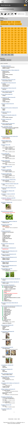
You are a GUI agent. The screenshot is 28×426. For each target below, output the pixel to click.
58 (8, 43)
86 (21, 50)
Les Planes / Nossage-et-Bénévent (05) (8, 179)
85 (18, 50)
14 (18, 30)
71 (25, 45)
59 (12, 43)
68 (15, 45)
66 (8, 45)
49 (5, 41)
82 (8, 50)
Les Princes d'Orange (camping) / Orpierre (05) (9, 183)
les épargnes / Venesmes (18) (6, 396)
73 (5, 48)
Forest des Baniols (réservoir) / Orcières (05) (9, 136)
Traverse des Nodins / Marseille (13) (7, 285)
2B (18, 34)
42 (8, 39)
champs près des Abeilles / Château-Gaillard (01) (10, 70)
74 (8, 48)
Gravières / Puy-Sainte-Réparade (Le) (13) (9, 265)
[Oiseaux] (2, 14)
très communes (18, 24)
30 (21, 34)
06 (18, 28)
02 (5, 28)
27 (5, 34)
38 (21, 37)
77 (18, 48)
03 (8, 28)
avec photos (3, 60)
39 (25, 37)
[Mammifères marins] (8, 14)
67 (12, 45)
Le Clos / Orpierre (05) (5, 153)
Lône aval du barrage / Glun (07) (7, 211)
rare (13, 21)
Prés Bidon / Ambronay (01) (6, 119)
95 (25, 52)
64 (2, 45)
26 (2, 34)
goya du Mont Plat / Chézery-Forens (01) (8, 82)
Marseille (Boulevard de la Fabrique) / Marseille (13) (10, 278)
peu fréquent (17, 21)
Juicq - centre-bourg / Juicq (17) (7, 373)
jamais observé (4, 21)
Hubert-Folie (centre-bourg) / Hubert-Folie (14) (9, 302)
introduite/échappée (4, 24)
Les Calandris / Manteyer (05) (6, 166)
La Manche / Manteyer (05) (6, 140)
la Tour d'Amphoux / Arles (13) (6, 268)
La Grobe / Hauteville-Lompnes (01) (7, 91)
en (26, 5)
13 (15, 30)
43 (12, 39)
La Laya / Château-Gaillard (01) (6, 94)
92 (15, 52)
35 (12, 37)
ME (9, 54)
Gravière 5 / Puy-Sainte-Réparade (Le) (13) (9, 257)
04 (12, 28)
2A (15, 34)
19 (8, 32)
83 (12, 50)
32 (2, 37)
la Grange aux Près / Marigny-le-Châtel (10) (9, 221)
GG (2, 54)
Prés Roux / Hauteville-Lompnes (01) (8, 123)
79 (25, 48)
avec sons (9, 60)
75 (12, 48)
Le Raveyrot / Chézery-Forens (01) (7, 103)
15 (21, 30)
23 (18, 32)
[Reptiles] (12, 14)
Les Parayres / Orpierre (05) (6, 173)
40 (2, 39)
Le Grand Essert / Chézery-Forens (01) (8, 97)
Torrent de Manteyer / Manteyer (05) (7, 190)
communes (12, 24)
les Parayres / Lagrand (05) (6, 169)
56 (2, 43)
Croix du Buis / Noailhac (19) (6, 408)
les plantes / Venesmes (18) (6, 404)
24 (21, 32)
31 (25, 34)
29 (12, 34)
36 (15, 37)
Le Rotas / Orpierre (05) (5, 160)
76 (15, 48)
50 (8, 41)
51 (12, 41)
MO (12, 54)
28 (8, 34)
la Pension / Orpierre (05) (5, 144)
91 (12, 52)
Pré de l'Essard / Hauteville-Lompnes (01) (8, 115)
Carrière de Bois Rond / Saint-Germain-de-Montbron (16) (11, 305)
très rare (9, 21)
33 (5, 37)
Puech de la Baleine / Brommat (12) (7, 243)
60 (15, 43)
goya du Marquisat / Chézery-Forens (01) (8, 88)
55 (25, 41)
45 (18, 39)
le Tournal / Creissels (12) (5, 231)
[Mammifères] (5, 14)
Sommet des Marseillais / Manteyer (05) (8, 187)
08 (25, 28)
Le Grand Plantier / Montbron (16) (7, 365)
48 (2, 41)
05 (15, 28)
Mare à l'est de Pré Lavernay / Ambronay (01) (9, 107)
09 (2, 30)
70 (21, 45)
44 (15, 39)
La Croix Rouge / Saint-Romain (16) (7, 331)
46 (21, 39)
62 (21, 43)
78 (21, 48)
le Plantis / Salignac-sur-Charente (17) (8, 389)
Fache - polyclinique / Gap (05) (6, 126)
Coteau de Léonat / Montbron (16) (7, 325)
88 (2, 52)
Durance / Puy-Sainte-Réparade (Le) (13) (8, 254)
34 (8, 37)
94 (21, 52)
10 (5, 30)
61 (18, 43)
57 (5, 43)
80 (2, 50)
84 (15, 50)
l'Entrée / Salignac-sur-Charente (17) (8, 376)
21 (12, 32)
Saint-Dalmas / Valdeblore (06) (6, 202)
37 (18, 37)
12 (12, 30)
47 (25, 39)
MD (5, 54)
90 (8, 52)
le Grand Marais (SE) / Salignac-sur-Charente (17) (10, 383)
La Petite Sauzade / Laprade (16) (7, 347)
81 (5, 50)
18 (5, 32)
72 (2, 48)
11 (8, 30)
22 (15, 32)
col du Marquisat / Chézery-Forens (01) (8, 79)
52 (15, 41)
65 (5, 45)
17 (2, 32)
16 (25, 30)
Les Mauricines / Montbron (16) (6, 369)
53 (18, 41)
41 (5, 39)
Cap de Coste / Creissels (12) (6, 224)
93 (18, 52)
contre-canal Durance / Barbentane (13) (8, 247)
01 (2, 28)
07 (21, 28)
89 (5, 52)
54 (21, 41)
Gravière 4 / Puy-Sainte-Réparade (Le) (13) (9, 261)
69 (18, 45)
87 (25, 50)
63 (25, 43)
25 (25, 32)
